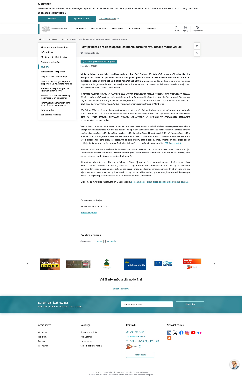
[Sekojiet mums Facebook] (181, 333)
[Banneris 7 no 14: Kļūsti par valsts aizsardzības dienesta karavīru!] (78, 264)
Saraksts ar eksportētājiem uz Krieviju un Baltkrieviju (55, 89)
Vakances (42, 332)
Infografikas (47, 52)
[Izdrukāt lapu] (197, 46)
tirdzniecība (111, 241)
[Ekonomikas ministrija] (54, 29)
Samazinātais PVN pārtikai (53, 71)
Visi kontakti (140, 354)
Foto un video (47, 110)
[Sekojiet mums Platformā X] (175, 333)
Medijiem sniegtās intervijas (54, 57)
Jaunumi (45, 66)
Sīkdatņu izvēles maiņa (91, 345)
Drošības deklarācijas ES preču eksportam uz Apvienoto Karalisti (56, 82)
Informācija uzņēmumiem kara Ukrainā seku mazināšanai (55, 103)
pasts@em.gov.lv (137, 336)
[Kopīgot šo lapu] (197, 53)
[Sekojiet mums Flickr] (199, 332)
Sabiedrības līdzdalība (51, 114)
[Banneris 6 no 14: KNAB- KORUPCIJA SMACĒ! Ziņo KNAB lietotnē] (50, 264)
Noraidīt (52, 18)
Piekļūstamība (87, 336)
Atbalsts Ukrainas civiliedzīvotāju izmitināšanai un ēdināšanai (56, 96)
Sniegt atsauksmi (121, 288)
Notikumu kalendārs (50, 62)
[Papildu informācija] (140, 346)
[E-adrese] (131, 346)
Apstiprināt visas (81, 18)
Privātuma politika (89, 332)
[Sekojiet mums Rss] (169, 338)
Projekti (41, 341)
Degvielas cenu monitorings (54, 76)
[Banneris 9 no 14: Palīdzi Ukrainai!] (135, 264)
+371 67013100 (137, 332)
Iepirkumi (42, 336)
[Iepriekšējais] (27, 264)
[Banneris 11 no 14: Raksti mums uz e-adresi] (192, 264)
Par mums (43, 345)
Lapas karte (86, 341)
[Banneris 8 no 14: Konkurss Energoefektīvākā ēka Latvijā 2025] (107, 264)
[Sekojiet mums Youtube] (193, 332)
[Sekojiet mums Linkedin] (169, 333)
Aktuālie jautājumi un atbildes (54, 47)
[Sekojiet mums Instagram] (187, 333)
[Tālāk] (214, 264)
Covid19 (99, 241)
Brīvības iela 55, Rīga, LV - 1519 (144, 341)
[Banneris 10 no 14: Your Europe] (163, 264)
